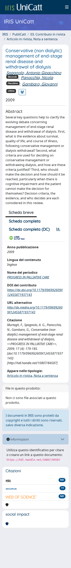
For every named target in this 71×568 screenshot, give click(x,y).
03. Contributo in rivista (47, 34)
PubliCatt (19, 34)
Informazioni (19, 439)
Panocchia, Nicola (37, 77)
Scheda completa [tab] (24, 221)
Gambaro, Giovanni (39, 84)
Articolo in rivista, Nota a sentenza (32, 39)
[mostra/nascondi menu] (67, 7)
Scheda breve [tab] (21, 212)
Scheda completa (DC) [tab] (29, 229)
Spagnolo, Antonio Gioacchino (33, 72)
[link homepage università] (23, 7)
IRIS (5, 34)
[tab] (58, 229)
